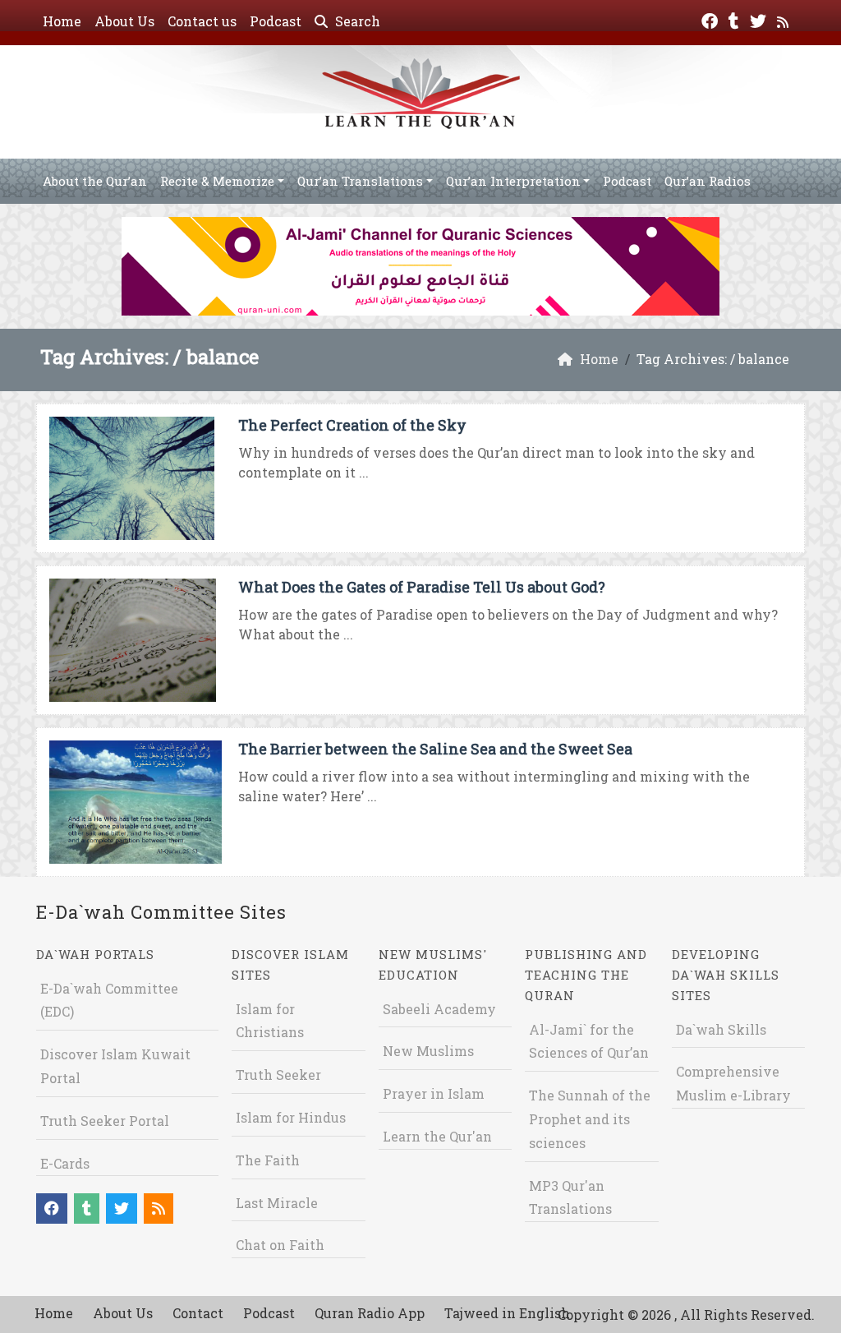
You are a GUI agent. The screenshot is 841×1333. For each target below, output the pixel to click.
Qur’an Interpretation (513, 181)
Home (62, 21)
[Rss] (785, 19)
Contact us (202, 21)
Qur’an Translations (360, 181)
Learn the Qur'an (437, 1136)
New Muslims (428, 1050)
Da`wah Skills (721, 1029)
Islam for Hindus (291, 1117)
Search (356, 21)
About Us (124, 21)
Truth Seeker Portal (104, 1120)
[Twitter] (760, 19)
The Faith (268, 1160)
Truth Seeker (278, 1074)
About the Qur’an (95, 181)
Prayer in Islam (434, 1093)
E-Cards (65, 1163)
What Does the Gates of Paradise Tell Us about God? (421, 587)
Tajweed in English (507, 1312)
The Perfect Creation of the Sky (352, 425)
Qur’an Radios (707, 181)
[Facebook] (711, 19)
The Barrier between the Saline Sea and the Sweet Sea (435, 749)
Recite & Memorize (217, 181)
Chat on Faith (280, 1244)
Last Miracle (277, 1202)
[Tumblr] (735, 19)
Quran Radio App (370, 1312)
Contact (197, 1312)
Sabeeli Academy (439, 1008)
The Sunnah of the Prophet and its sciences (589, 1118)
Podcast (275, 21)
